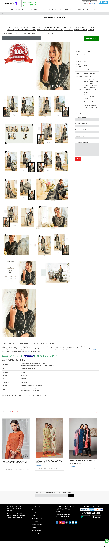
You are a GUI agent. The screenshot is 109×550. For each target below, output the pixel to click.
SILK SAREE (68, 30)
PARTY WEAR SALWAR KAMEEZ (76, 27)
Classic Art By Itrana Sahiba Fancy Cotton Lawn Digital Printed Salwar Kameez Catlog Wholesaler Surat (49, 461)
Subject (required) (79, 136)
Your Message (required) (81, 142)
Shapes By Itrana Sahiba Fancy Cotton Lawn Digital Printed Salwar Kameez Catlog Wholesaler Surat (82, 462)
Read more (5, 467)
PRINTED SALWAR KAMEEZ (25, 30)
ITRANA (84, 30)
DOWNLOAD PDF (32, 38)
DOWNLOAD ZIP (12, 38)
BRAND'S (77, 30)
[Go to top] (104, 546)
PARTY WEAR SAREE (41, 27)
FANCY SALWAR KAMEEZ (47, 30)
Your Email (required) (80, 130)
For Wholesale (92, 38)
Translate (94, 3)
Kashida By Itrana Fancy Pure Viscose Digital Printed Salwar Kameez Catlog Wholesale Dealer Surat (15, 463)
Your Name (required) (80, 117)
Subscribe (71, 495)
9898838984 (29, 356)
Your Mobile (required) (81, 123)
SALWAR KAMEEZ (57, 27)
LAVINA (60, 30)
